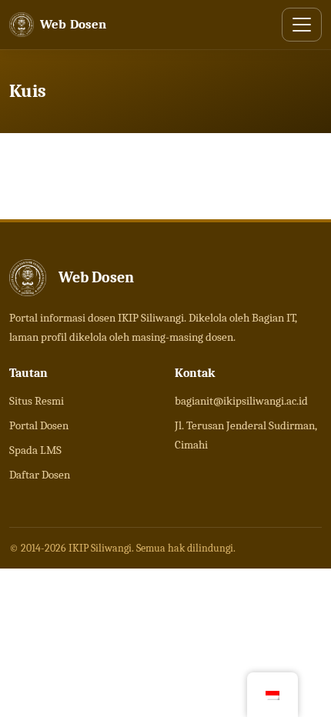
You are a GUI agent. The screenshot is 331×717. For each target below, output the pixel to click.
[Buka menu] (302, 25)
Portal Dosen (39, 425)
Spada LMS (35, 450)
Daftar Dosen (39, 475)
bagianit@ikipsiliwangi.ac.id (241, 401)
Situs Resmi (36, 401)
